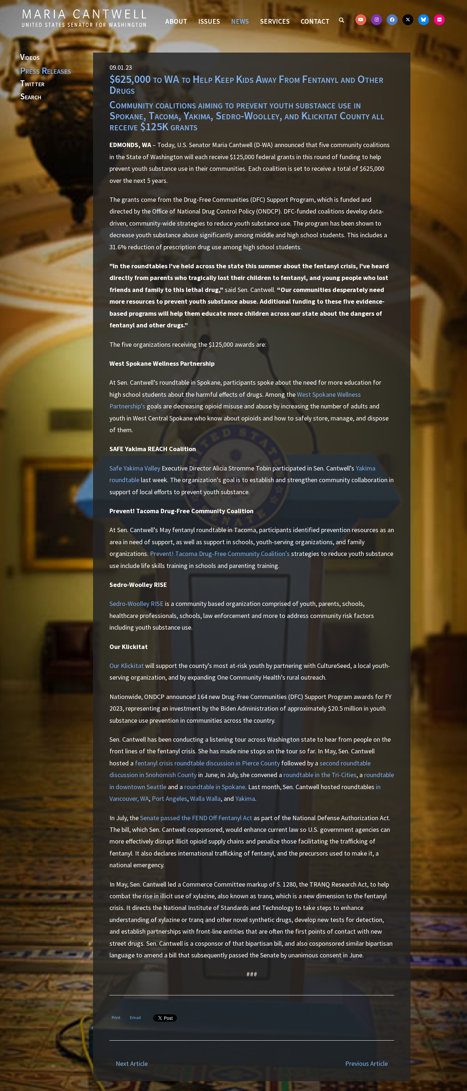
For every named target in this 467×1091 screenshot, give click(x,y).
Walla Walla (205, 798)
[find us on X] (407, 19)
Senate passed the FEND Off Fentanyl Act (196, 818)
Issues (209, 21)
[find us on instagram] (376, 19)
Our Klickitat (126, 665)
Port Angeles (169, 798)
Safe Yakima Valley (134, 468)
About (176, 21)
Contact (315, 21)
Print (116, 1017)
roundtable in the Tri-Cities (319, 775)
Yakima (245, 798)
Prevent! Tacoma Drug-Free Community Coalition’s (220, 553)
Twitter (32, 83)
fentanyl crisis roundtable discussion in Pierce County (207, 763)
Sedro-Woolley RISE (136, 603)
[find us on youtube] (360, 19)
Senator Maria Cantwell (84, 18)
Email (135, 1017)
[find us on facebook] (392, 19)
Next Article (132, 1063)
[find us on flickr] (439, 19)
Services (275, 21)
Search (30, 96)
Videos (30, 57)
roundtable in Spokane (214, 787)
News (240, 21)
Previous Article (366, 1063)
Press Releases (45, 70)
